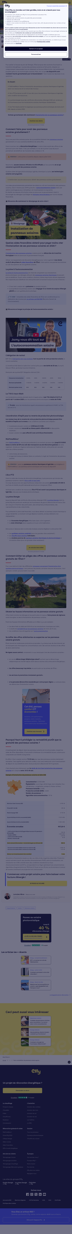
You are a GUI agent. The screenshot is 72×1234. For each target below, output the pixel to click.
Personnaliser (36, 54)
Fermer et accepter (36, 49)
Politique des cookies (43, 41)
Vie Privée (19, 43)
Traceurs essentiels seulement (56, 6)
